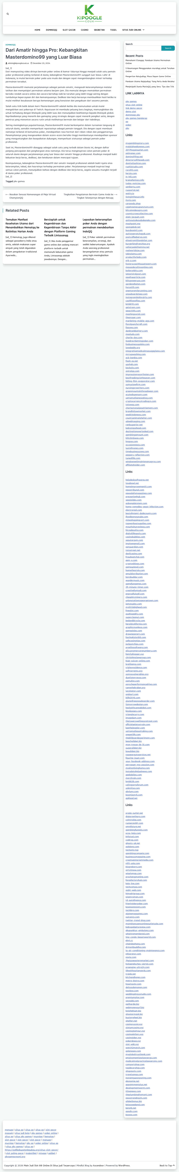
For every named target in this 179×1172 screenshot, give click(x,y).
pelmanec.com (133, 153)
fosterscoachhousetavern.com (141, 263)
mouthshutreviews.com (138, 526)
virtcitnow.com (133, 870)
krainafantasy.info (135, 180)
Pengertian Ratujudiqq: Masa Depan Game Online (148, 76)
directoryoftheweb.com (137, 159)
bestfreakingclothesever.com (140, 377)
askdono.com (132, 846)
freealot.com (132, 610)
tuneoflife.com (133, 458)
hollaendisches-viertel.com (139, 963)
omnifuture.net (133, 826)
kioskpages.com (134, 711)
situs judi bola (22, 1133)
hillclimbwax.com (135, 438)
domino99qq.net (134, 156)
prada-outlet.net (134, 813)
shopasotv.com (133, 1071)
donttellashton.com (136, 163)
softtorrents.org (134, 670)
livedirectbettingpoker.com (139, 340)
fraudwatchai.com (135, 556)
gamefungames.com (136, 583)
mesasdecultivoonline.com (139, 267)
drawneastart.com (135, 633)
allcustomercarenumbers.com (141, 650)
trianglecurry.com (135, 714)
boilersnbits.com (134, 270)
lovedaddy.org (133, 347)
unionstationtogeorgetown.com (142, 600)
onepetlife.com (133, 734)
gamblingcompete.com (137, 853)
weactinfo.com (133, 310)
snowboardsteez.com (137, 294)
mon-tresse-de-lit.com (138, 744)
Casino (84, 29)
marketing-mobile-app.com (140, 320)
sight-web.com (133, 890)
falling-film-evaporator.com (140, 381)
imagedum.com (134, 717)
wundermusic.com (135, 580)
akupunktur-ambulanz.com (140, 930)
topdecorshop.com (135, 1067)
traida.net (131, 973)
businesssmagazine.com (138, 856)
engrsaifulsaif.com (135, 593)
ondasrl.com (132, 694)
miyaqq (42, 1153)
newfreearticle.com (135, 277)
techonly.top (132, 849)
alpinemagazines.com (137, 913)
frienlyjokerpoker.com (137, 903)
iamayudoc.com (134, 603)
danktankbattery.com (137, 330)
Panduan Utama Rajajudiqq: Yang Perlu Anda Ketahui (150, 81)
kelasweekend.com (135, 1104)
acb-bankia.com (134, 357)
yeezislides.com (134, 499)
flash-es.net (132, 361)
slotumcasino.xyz (134, 1027)
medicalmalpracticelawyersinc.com (144, 1061)
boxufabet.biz (132, 751)
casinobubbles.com (135, 536)
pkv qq (30, 1143)
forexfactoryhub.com (136, 880)
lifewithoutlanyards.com (138, 970)
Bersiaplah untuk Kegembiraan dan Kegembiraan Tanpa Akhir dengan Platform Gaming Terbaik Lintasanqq (60, 227)
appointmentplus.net (136, 1084)
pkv (127, 128)
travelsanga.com (134, 1074)
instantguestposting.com (138, 1077)
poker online (50, 1133)
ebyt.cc (129, 940)
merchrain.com (133, 778)
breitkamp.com (133, 664)
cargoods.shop (133, 203)
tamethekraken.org (135, 687)
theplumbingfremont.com (139, 1094)
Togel (113, 29)
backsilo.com (132, 367)
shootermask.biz (134, 1014)
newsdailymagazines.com (139, 493)
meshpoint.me (133, 223)
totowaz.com (132, 404)
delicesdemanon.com (136, 987)
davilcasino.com (134, 553)
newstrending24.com (136, 1097)
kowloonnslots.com (136, 906)
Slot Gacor (69, 29)
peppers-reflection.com (138, 454)
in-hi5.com (131, 176)
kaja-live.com (132, 883)
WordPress (124, 1165)
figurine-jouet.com (135, 757)
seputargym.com (134, 540)
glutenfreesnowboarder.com (140, 701)
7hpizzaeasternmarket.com (140, 960)
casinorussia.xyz (134, 1024)
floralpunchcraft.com (136, 324)
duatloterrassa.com (136, 677)
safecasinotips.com (135, 640)
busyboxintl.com (134, 230)
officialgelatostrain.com (138, 724)
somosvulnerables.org (137, 674)
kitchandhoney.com (135, 977)
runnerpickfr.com (134, 823)
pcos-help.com (133, 833)
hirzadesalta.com (134, 530)
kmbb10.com (132, 304)
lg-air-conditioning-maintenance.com (145, 950)
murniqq (38, 1136)
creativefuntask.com (136, 590)
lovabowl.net (132, 483)
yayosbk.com (132, 1000)
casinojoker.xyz (133, 1037)
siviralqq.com (132, 371)
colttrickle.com (133, 819)
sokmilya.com (133, 788)
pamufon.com (133, 680)
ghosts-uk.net (133, 843)
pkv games (19, 181)
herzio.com (131, 173)
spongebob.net (133, 226)
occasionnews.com (135, 444)
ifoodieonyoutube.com (137, 516)
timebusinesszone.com (137, 451)
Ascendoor (98, 1165)
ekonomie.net (132, 1081)
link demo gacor (134, 108)
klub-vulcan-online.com (138, 660)
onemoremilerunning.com (139, 290)
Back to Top (166, 1165)
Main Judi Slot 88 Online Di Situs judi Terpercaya (49, 1165)
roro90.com (132, 170)
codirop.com (132, 839)
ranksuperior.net (134, 424)
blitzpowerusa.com (135, 280)
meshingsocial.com (135, 314)
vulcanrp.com (133, 917)
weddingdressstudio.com (138, 994)
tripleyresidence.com (136, 667)
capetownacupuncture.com (140, 206)
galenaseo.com (133, 1051)
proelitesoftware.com (137, 647)
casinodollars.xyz (134, 1034)
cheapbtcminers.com (136, 597)
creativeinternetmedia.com (139, 860)
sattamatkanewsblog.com (139, 397)
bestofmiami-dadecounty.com (141, 513)
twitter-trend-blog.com (138, 920)
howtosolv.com (133, 984)
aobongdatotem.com (136, 503)
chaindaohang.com (135, 943)
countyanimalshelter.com (139, 417)
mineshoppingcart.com (137, 520)
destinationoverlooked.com (139, 431)
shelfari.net (131, 1020)
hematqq (49, 1136)
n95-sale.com (133, 863)
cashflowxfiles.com (135, 300)
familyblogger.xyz (135, 654)
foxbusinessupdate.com (138, 344)
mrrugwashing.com (136, 354)
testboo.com (132, 990)
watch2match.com (135, 1047)
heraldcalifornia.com (136, 623)
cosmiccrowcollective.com (139, 213)
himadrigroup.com (135, 893)
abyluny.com (132, 791)
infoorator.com (133, 953)
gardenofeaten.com (135, 283)
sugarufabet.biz (134, 747)
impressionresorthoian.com (140, 374)
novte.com (131, 957)
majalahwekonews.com (138, 146)
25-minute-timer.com (137, 587)
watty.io (130, 193)
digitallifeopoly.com (136, 533)
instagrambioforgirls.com (139, 297)
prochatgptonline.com (137, 876)
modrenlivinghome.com (138, 768)
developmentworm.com (138, 1087)
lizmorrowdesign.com (137, 704)
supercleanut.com (135, 617)
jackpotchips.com (134, 644)
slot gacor (10, 1139)
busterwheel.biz (134, 1017)
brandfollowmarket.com (138, 411)
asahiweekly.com (134, 613)
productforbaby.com (136, 257)
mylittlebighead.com (136, 607)
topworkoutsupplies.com (138, 523)
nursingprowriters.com (137, 387)
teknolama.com (134, 253)
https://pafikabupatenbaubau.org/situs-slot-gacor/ (31, 1149)
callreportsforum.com (137, 784)
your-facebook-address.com (140, 761)
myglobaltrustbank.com (138, 1054)
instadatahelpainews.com (139, 771)
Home (37, 29)
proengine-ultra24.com (137, 967)
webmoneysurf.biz (135, 1007)
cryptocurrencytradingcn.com (141, 401)
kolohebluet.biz (133, 1010)
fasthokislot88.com (136, 637)
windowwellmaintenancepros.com (143, 461)
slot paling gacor (15, 1153)
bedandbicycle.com (135, 620)
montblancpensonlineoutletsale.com (144, 923)
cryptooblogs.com (135, 563)
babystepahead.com (136, 428)
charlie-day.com (134, 337)
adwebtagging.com (135, 421)
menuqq (9, 1129)
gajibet (51, 1153)
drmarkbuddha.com (136, 947)
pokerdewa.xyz (133, 1040)
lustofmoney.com (134, 448)
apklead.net (131, 798)
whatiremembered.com (138, 933)
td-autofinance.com (136, 900)
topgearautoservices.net (138, 754)
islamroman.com (134, 896)
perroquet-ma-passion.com (140, 764)
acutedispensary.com (136, 394)
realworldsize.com (135, 250)
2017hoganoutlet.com (137, 149)
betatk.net (131, 1108)
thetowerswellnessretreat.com (142, 721)
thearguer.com (133, 317)
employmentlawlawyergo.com (141, 1057)
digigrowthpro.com (135, 816)
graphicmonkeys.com (136, 627)
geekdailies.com (134, 774)
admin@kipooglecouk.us (18, 63)
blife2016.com (133, 697)
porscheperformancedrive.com (141, 684)
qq (127, 121)
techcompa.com (134, 886)
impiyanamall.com (135, 543)
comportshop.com (135, 1064)
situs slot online (134, 104)
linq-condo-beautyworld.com (141, 937)
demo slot (131, 111)
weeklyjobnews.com (136, 414)
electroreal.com (134, 510)
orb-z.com (131, 260)
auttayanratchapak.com (138, 233)
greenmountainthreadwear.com (142, 391)
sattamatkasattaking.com (139, 731)
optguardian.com (134, 546)
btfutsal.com (132, 836)
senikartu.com (133, 186)
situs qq (19, 1129)
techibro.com (132, 910)
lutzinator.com (133, 690)
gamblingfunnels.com (137, 829)
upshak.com (132, 364)
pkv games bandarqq (136, 118)
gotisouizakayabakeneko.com (141, 220)
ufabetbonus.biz (134, 1101)
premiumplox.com (135, 997)
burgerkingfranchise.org (138, 243)
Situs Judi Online (131, 29)
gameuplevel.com (135, 566)
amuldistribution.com (137, 573)
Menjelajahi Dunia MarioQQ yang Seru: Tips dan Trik (150, 86)
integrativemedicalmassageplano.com (145, 350)
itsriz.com (131, 200)
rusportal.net (132, 190)
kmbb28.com (132, 781)
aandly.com (131, 1111)
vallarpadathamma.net (137, 247)
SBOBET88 (99, 29)
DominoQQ (51, 29)
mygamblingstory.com (137, 143)
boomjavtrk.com (134, 794)
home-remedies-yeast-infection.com (144, 506)
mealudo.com (133, 334)
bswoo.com (131, 1114)
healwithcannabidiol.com (138, 707)
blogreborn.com (134, 866)
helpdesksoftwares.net (137, 479)
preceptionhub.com (135, 496)
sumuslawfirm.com (136, 384)
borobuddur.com (134, 577)
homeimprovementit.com (139, 486)
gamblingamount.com (137, 434)
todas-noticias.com (136, 183)
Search (129, 44)
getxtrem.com (133, 307)
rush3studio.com (134, 166)
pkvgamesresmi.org (15, 1156)
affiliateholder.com (135, 464)
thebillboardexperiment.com (140, 737)
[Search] (8, 14)
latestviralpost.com (136, 273)
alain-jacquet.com (135, 216)
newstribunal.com (135, 489)
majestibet (31, 1153)
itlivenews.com (133, 1091)
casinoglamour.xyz (135, 1030)
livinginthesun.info (135, 196)
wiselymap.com (134, 873)
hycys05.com (132, 287)
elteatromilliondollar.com (139, 240)
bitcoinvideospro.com (137, 210)
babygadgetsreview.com (138, 927)
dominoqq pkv (133, 114)
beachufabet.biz (134, 741)
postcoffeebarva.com (136, 237)
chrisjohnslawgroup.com (138, 657)
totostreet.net (133, 550)
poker (128, 124)
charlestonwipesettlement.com (142, 407)
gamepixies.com (134, 630)
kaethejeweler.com (135, 727)
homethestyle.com (135, 570)
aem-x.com (131, 560)
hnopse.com (132, 441)
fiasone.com (132, 327)
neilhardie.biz (132, 1004)
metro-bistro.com (135, 980)
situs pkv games (23, 1136)
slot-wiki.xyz (132, 1044)
